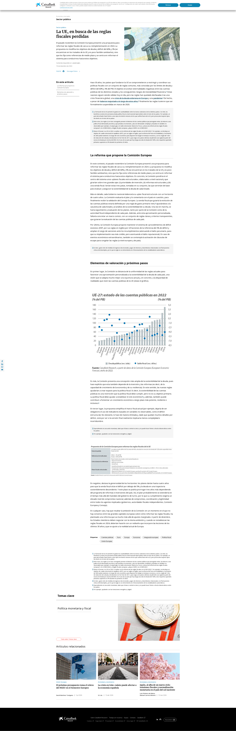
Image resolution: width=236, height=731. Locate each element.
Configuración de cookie (66, 7)
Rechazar (168, 5)
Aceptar (190, 5)
